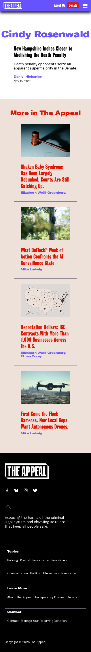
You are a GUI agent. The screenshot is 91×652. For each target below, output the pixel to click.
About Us (59, 5)
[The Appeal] (13, 5)
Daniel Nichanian (28, 77)
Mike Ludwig (31, 269)
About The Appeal (19, 597)
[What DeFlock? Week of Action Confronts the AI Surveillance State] (45, 223)
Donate (73, 5)
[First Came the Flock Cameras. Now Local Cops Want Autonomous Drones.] (45, 387)
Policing (12, 560)
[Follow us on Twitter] (37, 491)
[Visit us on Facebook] (9, 491)
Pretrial (25, 560)
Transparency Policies (49, 597)
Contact (13, 621)
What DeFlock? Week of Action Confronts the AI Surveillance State (42, 256)
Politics (35, 573)
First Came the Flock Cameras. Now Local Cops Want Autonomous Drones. (44, 420)
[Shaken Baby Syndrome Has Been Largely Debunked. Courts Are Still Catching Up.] (45, 140)
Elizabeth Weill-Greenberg (43, 193)
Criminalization (17, 573)
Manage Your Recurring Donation (44, 621)
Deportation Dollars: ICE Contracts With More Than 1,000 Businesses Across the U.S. (45, 336)
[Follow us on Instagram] (28, 491)
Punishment (59, 560)
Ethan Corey (31, 356)
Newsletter (68, 573)
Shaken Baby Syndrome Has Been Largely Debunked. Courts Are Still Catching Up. (45, 176)
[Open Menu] (85, 7)
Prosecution (40, 560)
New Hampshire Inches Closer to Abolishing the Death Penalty (43, 51)
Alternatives (50, 573)
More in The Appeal (45, 113)
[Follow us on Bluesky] (18, 491)
